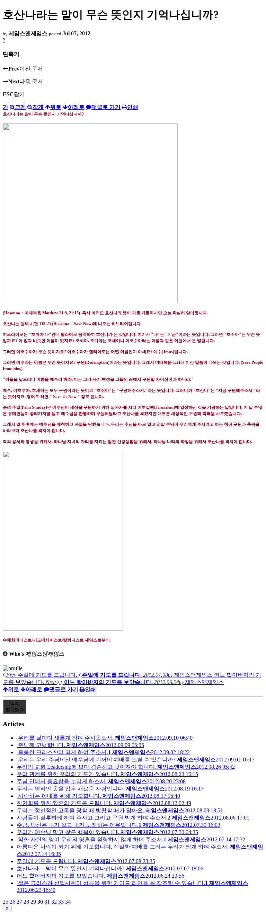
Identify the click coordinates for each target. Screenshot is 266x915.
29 (33, 902)
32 (54, 902)
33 (61, 902)
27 (19, 902)
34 (68, 902)
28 (26, 902)
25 (5, 902)
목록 (15, 706)
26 (12, 902)
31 (47, 902)
